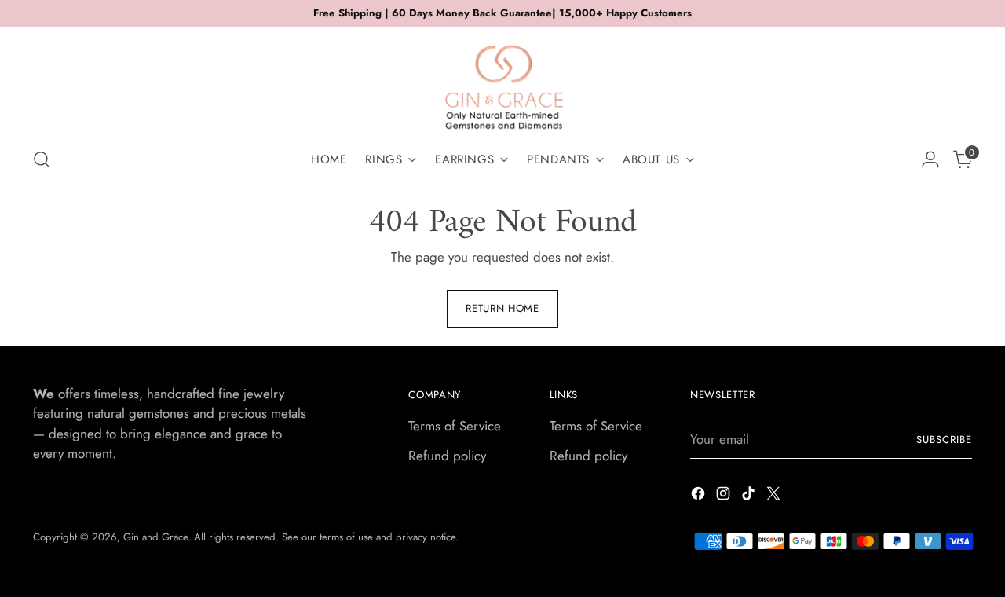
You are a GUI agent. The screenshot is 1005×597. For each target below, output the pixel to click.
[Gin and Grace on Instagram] (724, 496)
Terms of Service (454, 425)
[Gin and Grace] (502, 81)
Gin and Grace (155, 536)
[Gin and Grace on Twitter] (775, 496)
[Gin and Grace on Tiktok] (749, 496)
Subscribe (944, 439)
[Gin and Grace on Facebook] (699, 496)
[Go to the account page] (930, 159)
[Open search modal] (41, 159)
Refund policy (447, 455)
